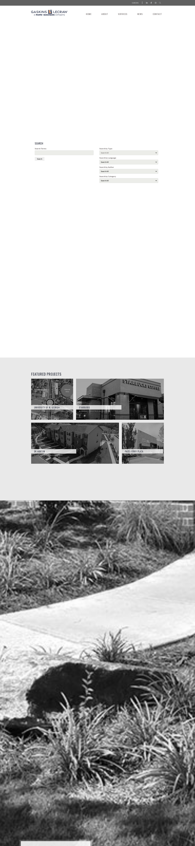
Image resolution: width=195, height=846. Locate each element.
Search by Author (106, 167)
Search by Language (107, 158)
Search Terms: (41, 148)
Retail (127, 455)
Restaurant (84, 411)
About (104, 14)
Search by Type (105, 148)
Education (39, 411)
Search (39, 159)
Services (122, 14)
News (140, 14)
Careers (135, 3)
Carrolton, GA (51, 411)
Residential (39, 455)
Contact (157, 14)
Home (89, 14)
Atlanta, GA (136, 455)
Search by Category (107, 176)
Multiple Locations (99, 411)
